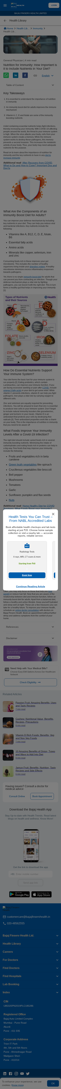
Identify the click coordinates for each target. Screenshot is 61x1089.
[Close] (53, 514)
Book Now (27, 575)
